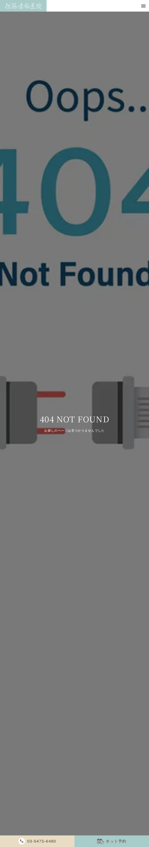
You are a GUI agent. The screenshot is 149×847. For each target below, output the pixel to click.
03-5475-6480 (41, 841)
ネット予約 (116, 841)
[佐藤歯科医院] (23, 6)
